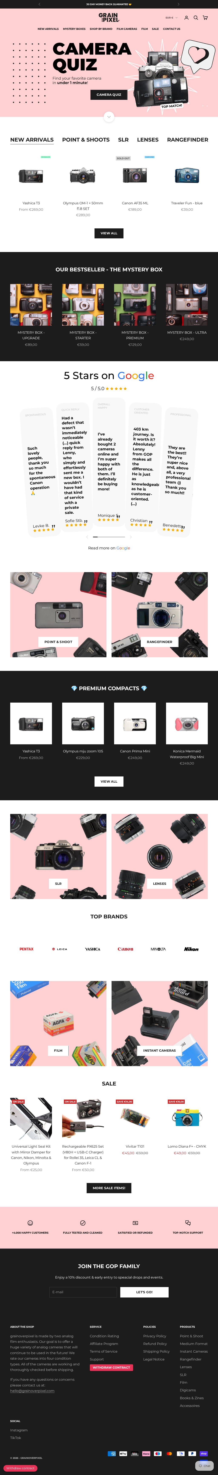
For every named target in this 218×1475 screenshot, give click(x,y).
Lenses (148, 139)
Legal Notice (154, 1359)
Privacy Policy (154, 1336)
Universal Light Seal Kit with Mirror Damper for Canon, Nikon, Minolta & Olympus (31, 1154)
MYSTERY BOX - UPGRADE (31, 335)
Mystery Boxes (74, 28)
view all (109, 781)
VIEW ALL (109, 233)
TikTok (15, 1438)
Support (97, 1359)
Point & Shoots (86, 139)
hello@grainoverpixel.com (32, 1391)
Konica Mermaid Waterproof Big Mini (187, 754)
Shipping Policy (156, 1351)
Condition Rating (104, 1336)
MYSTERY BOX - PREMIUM (135, 335)
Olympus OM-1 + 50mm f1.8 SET (83, 206)
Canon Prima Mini (135, 751)
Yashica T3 (31, 203)
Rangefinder (187, 139)
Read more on (109, 548)
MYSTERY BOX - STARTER (83, 335)
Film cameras (127, 28)
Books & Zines (192, 1398)
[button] (87, 537)
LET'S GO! (144, 1292)
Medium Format (194, 1344)
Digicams (188, 1390)
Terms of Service (104, 1351)
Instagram (19, 1430)
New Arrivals (48, 28)
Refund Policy (155, 1344)
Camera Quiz (109, 95)
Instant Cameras (194, 1351)
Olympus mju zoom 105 (83, 751)
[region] (109, 76)
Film (144, 28)
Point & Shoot (191, 1336)
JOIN (170, 1456)
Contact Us (171, 28)
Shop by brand (101, 28)
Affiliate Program (104, 1344)
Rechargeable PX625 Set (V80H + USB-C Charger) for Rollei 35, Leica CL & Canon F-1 (83, 1154)
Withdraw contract (20, 1468)
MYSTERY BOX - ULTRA (187, 333)
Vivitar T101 (135, 1146)
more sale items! (109, 1188)
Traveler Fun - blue (187, 203)
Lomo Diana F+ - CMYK (187, 1146)
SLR (123, 139)
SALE (155, 28)
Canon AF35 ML (135, 203)
